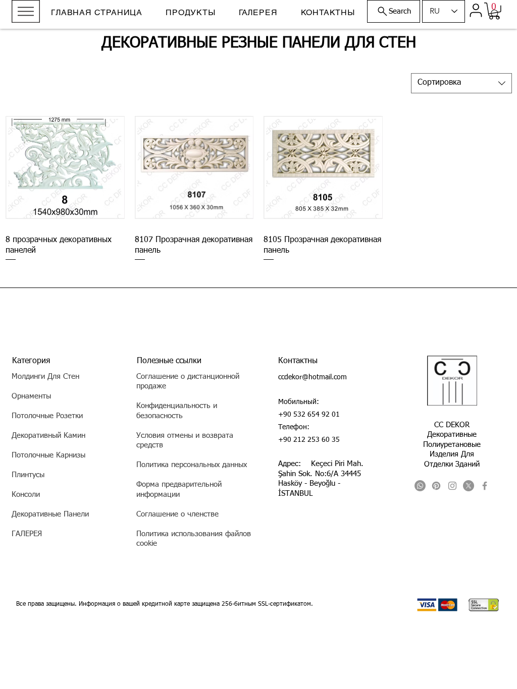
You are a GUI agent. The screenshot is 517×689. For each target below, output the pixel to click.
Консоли (26, 494)
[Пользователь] (476, 10)
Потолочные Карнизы (48, 455)
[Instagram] (452, 485)
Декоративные (452, 434)
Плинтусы (28, 475)
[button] (26, 11)
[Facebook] (484, 485)
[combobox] (461, 83)
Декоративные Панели (50, 514)
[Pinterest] (436, 485)
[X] (468, 485)
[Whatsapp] (420, 485)
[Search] (495, 14)
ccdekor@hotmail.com (312, 377)
